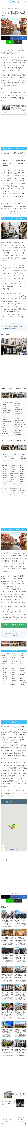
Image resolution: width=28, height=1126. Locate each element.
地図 (13, 329)
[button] (18, 42)
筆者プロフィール (7, 1119)
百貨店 (18, 776)
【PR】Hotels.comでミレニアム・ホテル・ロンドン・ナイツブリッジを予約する (14, 625)
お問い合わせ (21, 1119)
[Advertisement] (14, 130)
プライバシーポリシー (21, 1121)
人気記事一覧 (21, 1117)
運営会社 (7, 1121)
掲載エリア (7, 1117)
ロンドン (4, 859)
